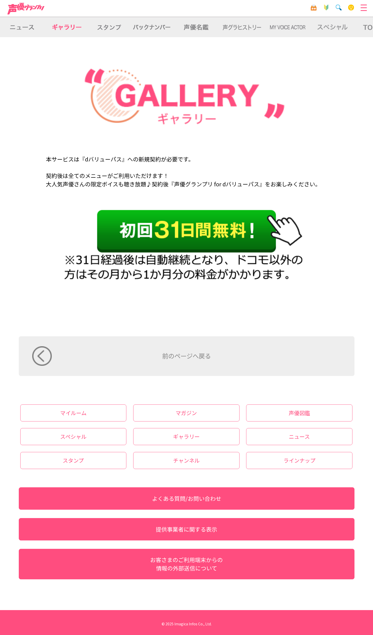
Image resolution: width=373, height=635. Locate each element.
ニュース (299, 436)
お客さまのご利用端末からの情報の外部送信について (186, 564)
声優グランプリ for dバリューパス (26, 8)
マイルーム (351, 7)
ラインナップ (299, 460)
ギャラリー (186, 436)
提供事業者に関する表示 (186, 529)
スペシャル (73, 436)
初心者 (326, 7)
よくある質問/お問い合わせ (186, 498)
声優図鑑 (299, 413)
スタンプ (73, 460)
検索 (339, 7)
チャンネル (186, 460)
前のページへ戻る (186, 355)
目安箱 (314, 7)
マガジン (186, 413)
